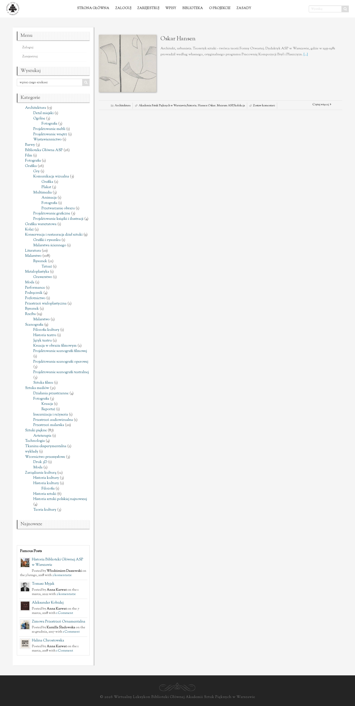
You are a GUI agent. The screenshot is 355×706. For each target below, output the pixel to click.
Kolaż (29, 229)
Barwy (30, 145)
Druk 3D (40, 462)
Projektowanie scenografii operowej (60, 362)
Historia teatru (44, 335)
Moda (29, 282)
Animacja (49, 197)
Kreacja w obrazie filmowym (55, 345)
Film (28, 155)
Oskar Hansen (178, 39)
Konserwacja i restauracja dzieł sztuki (54, 234)
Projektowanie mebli (49, 129)
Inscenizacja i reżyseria (50, 414)
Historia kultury (46, 478)
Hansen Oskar (207, 106)
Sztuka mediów (37, 388)
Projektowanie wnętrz (50, 134)
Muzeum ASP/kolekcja (231, 106)
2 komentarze (62, 575)
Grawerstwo (42, 277)
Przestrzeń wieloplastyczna (46, 303)
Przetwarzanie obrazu (58, 208)
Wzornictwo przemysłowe (45, 457)
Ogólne (39, 118)
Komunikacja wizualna (51, 176)
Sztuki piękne (36, 430)
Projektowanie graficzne (51, 213)
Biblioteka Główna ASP (44, 150)
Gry (36, 171)
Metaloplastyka (37, 271)
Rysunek (40, 261)
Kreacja (47, 404)
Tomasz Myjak (43, 584)
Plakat (46, 187)
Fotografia (49, 123)
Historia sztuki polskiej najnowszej (60, 499)
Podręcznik (34, 293)
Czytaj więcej (320, 105)
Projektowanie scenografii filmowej (60, 351)
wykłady (31, 451)
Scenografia (34, 325)
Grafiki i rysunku (47, 240)
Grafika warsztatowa (40, 224)
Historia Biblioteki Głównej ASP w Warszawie (57, 562)
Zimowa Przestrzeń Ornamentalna (58, 621)
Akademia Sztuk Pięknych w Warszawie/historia (167, 106)
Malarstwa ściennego (49, 245)
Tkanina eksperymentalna (45, 446)
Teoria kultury (44, 510)
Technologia (35, 441)
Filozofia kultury (46, 330)
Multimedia (42, 192)
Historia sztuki (44, 494)
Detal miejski (43, 113)
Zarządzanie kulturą (40, 473)
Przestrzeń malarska (48, 425)
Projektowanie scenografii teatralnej (61, 372)
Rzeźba (30, 314)
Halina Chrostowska (48, 640)
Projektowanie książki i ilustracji (58, 219)
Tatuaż (46, 266)
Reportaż (48, 409)
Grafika (31, 166)
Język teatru (42, 340)
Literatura (33, 250)
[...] (305, 54)
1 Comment (64, 613)
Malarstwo (33, 256)
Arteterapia (42, 436)
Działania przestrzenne (51, 393)
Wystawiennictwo (47, 139)
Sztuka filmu (43, 382)
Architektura (35, 108)
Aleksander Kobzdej (47, 602)
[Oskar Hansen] (127, 63)
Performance (35, 288)
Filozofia (48, 488)
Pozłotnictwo (35, 298)
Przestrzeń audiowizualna (53, 420)
